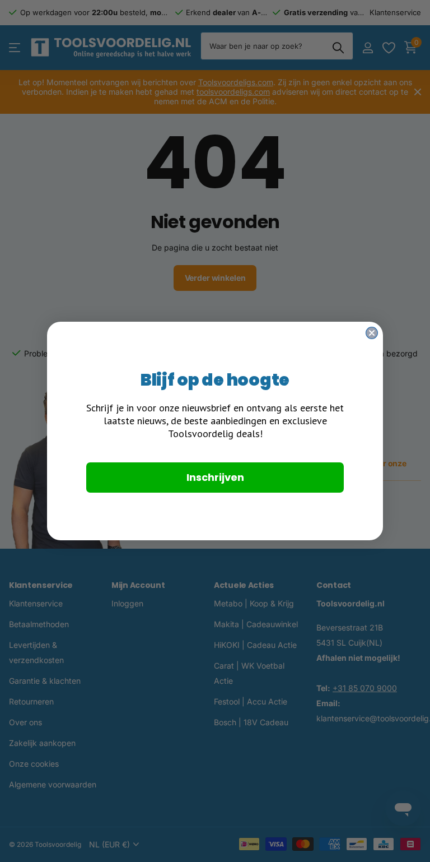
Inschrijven (215, 477)
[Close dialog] (371, 333)
